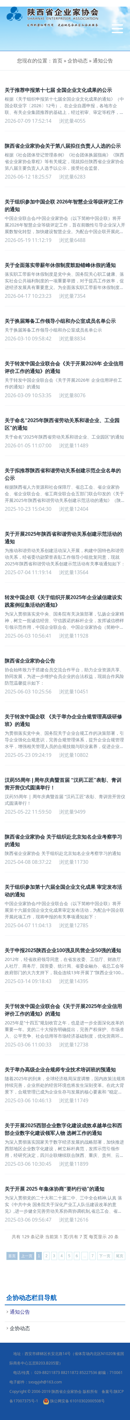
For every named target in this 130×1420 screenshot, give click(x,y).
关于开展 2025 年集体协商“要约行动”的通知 (54, 1189)
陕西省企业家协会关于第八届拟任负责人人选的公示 (63, 146)
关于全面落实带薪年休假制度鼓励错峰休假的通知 (60, 265)
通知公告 (103, 60)
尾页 (119, 1256)
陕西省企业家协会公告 (30, 660)
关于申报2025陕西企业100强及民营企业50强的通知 (63, 950)
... (84, 1256)
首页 (57, 60)
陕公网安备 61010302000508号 (77, 1401)
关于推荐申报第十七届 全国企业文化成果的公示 (58, 90)
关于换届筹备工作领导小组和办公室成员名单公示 (60, 321)
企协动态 (78, 60)
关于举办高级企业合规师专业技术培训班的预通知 (60, 1069)
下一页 (104, 1256)
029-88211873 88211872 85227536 (65, 1372)
